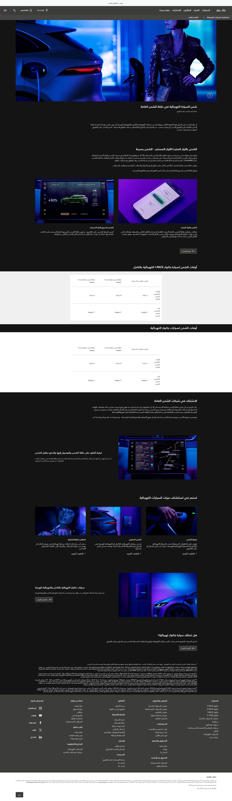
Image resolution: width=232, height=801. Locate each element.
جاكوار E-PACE (212, 709)
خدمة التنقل (120, 706)
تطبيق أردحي (77, 715)
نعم (19, 795)
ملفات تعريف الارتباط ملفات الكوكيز (35, 782)
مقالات (79, 712)
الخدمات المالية (161, 718)
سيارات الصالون (212, 725)
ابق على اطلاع (161, 735)
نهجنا (165, 749)
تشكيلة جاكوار (162, 766)
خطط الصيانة (120, 723)
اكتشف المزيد (42, 599)
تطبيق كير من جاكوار (117, 709)
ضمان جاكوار (120, 746)
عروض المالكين (161, 712)
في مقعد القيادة (75, 735)
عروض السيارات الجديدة (157, 706)
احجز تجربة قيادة (161, 732)
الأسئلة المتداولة (118, 735)
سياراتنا (215, 722)
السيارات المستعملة (159, 763)
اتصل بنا (163, 752)
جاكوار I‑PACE (213, 712)
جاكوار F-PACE (212, 706)
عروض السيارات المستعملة (156, 709)
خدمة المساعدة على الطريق (114, 760)
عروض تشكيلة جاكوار (159, 715)
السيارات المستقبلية (74, 722)
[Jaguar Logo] (221, 10)
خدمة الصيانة (119, 720)
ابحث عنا (121, 766)
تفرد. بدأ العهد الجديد (115, 3)
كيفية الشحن (186, 251)
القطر (216, 731)
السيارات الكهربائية (211, 734)
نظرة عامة (163, 746)
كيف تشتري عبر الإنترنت (157, 729)
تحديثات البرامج (119, 729)
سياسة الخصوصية (102, 782)
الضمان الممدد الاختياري (115, 749)
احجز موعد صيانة (118, 726)
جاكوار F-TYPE (212, 715)
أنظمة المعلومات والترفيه (114, 732)
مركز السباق (77, 709)
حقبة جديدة (214, 737)
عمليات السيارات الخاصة (208, 718)
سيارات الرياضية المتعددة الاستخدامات (203, 728)
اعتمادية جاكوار (76, 718)
